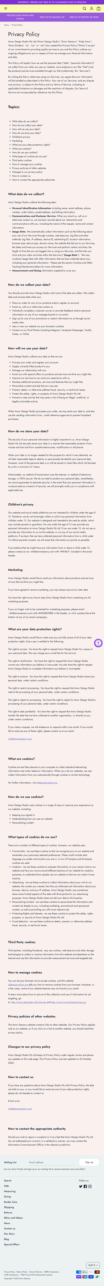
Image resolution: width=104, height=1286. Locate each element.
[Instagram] (90, 1186)
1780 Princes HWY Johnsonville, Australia (36, 1275)
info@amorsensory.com (20, 739)
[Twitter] (80, 1186)
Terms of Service (35, 1272)
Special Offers (12, 1244)
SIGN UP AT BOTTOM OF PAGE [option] (84, 17)
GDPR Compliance (51, 1272)
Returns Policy (22, 1272)
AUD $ (91, 1265)
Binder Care (10, 1202)
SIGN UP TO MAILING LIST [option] (52, 17)
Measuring (10, 1191)
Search (8, 1180)
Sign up (89, 1162)
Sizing (7, 1196)
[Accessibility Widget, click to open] (98, 643)
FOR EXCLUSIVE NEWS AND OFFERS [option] (20, 17)
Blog (6, 1239)
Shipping (9, 1207)
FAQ (6, 1186)
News (7, 1223)
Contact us (9, 1228)
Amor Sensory (24, 1278)
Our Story (9, 1234)
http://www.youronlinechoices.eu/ (68, 1002)
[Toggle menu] (6, 8)
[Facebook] (85, 1186)
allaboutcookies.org (47, 782)
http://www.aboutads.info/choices (28, 1002)
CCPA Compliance (11, 1275)
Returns (8, 1212)
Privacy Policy (9, 1272)
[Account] (91, 7)
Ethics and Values (13, 1218)
